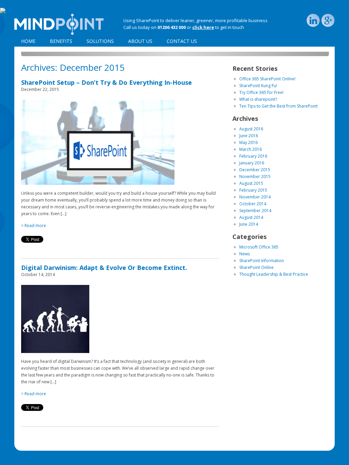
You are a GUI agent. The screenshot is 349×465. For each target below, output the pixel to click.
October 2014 (252, 204)
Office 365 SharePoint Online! (267, 79)
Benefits (61, 41)
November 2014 (255, 197)
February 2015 (253, 190)
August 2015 (251, 183)
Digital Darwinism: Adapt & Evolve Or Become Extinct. (104, 267)
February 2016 (253, 156)
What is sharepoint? (258, 99)
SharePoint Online (256, 267)
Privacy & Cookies (30, 443)
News (244, 254)
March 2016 (250, 149)
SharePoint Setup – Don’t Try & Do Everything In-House (106, 82)
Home (28, 41)
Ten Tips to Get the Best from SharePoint (278, 106)
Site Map (59, 443)
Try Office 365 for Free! (261, 92)
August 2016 (251, 129)
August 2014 (251, 217)
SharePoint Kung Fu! (258, 86)
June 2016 (248, 136)
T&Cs (76, 443)
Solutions (100, 41)
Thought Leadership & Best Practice (273, 274)
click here (203, 27)
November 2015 (255, 176)
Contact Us (182, 41)
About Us (140, 41)
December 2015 (254, 170)
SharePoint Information (261, 260)
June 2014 (248, 224)
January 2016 (251, 163)
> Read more (33, 225)
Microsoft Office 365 (258, 247)
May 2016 (248, 142)
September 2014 (255, 210)
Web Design (280, 443)
